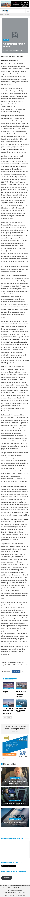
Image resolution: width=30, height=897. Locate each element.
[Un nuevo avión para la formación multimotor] (21, 685)
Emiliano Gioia (21, 895)
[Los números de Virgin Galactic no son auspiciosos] (8, 703)
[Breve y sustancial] (8, 685)
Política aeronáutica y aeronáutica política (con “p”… (15, 782)
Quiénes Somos (10, 892)
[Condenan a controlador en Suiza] (15, 796)
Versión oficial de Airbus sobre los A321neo (15, 823)
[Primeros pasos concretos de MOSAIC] (21, 703)
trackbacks (9, 729)
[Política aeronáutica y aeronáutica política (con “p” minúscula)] (15, 776)
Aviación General (15, 778)
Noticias (6, 39)
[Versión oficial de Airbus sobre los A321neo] (15, 817)
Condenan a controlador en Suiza (15, 803)
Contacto (21, 892)
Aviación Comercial (9, 688)
